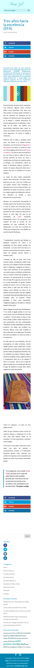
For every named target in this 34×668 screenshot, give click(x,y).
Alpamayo (6, 636)
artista (5, 641)
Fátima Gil (12, 78)
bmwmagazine (12, 647)
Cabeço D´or (21, 647)
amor (24, 636)
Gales (21, 216)
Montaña (6, 590)
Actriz (5, 567)
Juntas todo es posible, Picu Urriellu (15, 607)
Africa (14, 633)
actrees (5, 633)
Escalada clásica (8, 577)
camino (28, 647)
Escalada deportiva (9, 580)
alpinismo (19, 635)
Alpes (12, 636)
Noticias (14, 32)
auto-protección (12, 642)
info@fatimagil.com (21, 666)
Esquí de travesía (8, 587)
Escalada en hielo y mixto (11, 584)
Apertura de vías (8, 570)
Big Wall (21, 644)
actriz (10, 633)
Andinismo (12, 638)
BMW (5, 647)
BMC (27, 644)
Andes (5, 638)
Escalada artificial (9, 574)
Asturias (11, 641)
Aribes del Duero (22, 638)
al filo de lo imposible (23, 633)
